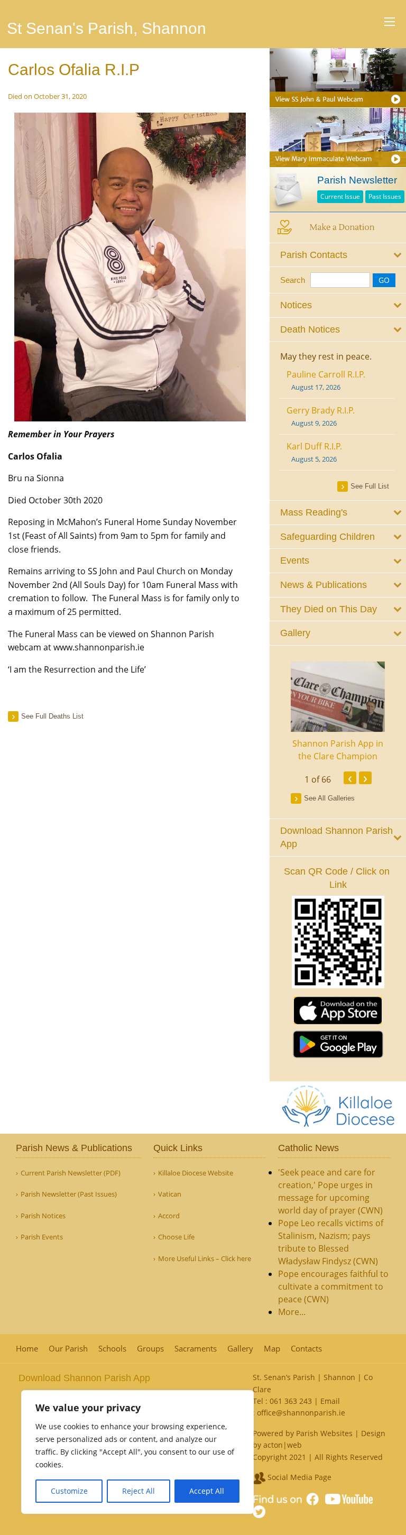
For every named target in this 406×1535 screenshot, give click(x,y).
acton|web (282, 1445)
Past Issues (384, 196)
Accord (169, 1215)
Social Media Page (298, 1477)
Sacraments (195, 1349)
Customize (69, 1491)
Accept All (206, 1491)
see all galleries (329, 798)
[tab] (338, 255)
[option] (338, 712)
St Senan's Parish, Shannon (106, 28)
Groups (150, 1349)
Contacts (306, 1349)
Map (272, 1349)
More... (292, 1312)
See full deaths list (52, 716)
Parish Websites (324, 1433)
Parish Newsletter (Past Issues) (69, 1194)
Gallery (240, 1349)
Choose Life (176, 1237)
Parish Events (42, 1237)
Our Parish (68, 1349)
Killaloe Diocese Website (195, 1173)
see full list (369, 486)
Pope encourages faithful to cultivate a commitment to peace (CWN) (333, 1286)
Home (27, 1349)
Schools (112, 1349)
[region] (137, 1452)
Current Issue (340, 196)
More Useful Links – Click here (204, 1258)
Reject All (138, 1491)
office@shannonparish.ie (301, 1413)
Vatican (169, 1194)
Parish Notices (43, 1215)
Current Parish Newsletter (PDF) (71, 1173)
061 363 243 (291, 1401)
